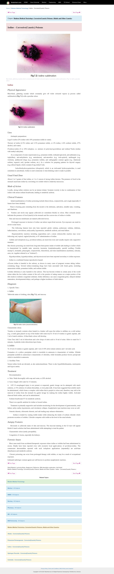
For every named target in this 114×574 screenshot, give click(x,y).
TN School (67, 2)
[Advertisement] (96, 34)
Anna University (34, 2)
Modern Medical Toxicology (19, 8)
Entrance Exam (76, 2)
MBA (59, 2)
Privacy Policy (44, 568)
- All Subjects (14, 488)
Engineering (52, 2)
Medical (44, 2)
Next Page (76, 12)
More (85, 2)
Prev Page (12, 12)
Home (8, 8)
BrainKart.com (16, 2)
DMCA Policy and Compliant (66, 568)
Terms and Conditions (53, 568)
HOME (26, 2)
